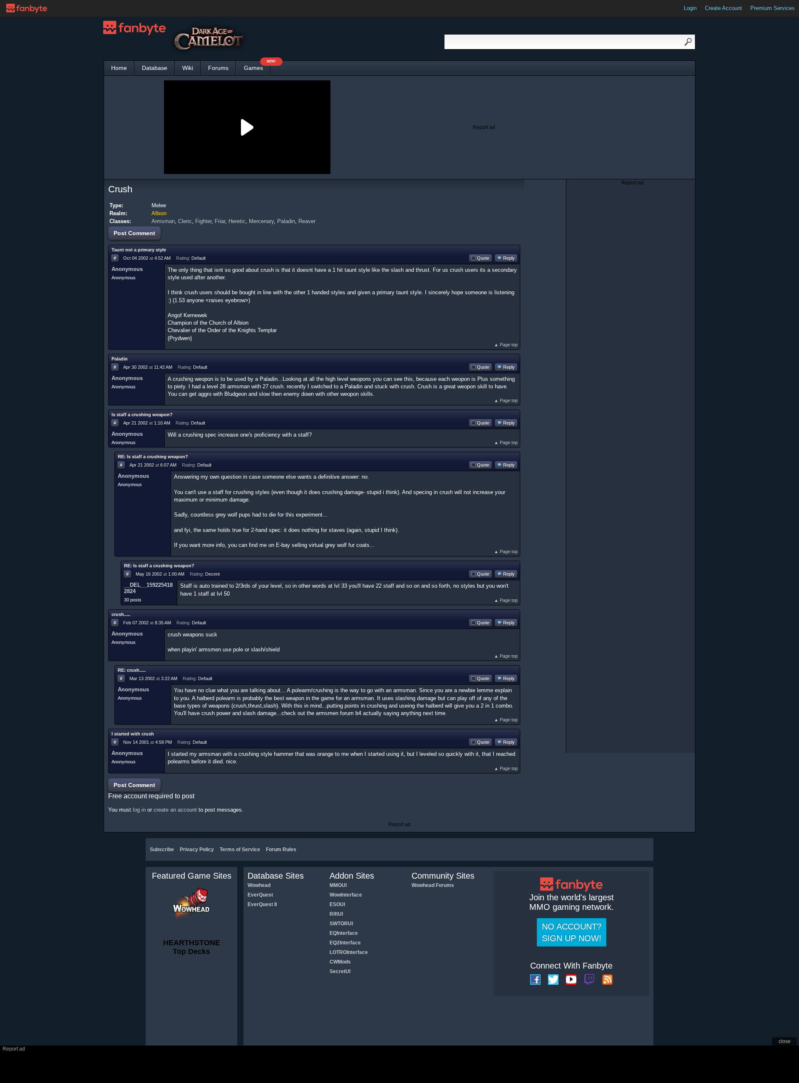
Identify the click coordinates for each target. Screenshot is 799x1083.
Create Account (723, 8)
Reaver (306, 221)
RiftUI (336, 914)
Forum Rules (281, 849)
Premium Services (772, 8)
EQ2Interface (345, 943)
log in (139, 810)
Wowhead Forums (433, 885)
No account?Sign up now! (571, 932)
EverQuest (260, 895)
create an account (175, 810)
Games (257, 66)
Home (119, 68)
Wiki (187, 68)
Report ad (484, 127)
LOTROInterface (349, 952)
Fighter (203, 221)
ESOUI (337, 904)
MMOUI (338, 885)
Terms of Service (240, 849)
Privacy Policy (197, 849)
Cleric (185, 221)
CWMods (340, 962)
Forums (218, 68)
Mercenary (261, 221)
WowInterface (346, 895)
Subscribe (162, 849)
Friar (220, 221)
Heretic (237, 221)
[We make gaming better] (26, 8)
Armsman (163, 221)
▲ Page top (506, 344)
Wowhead (259, 885)
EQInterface (344, 933)
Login (690, 8)
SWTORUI (341, 924)
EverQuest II (262, 904)
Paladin (286, 221)
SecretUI (340, 971)
